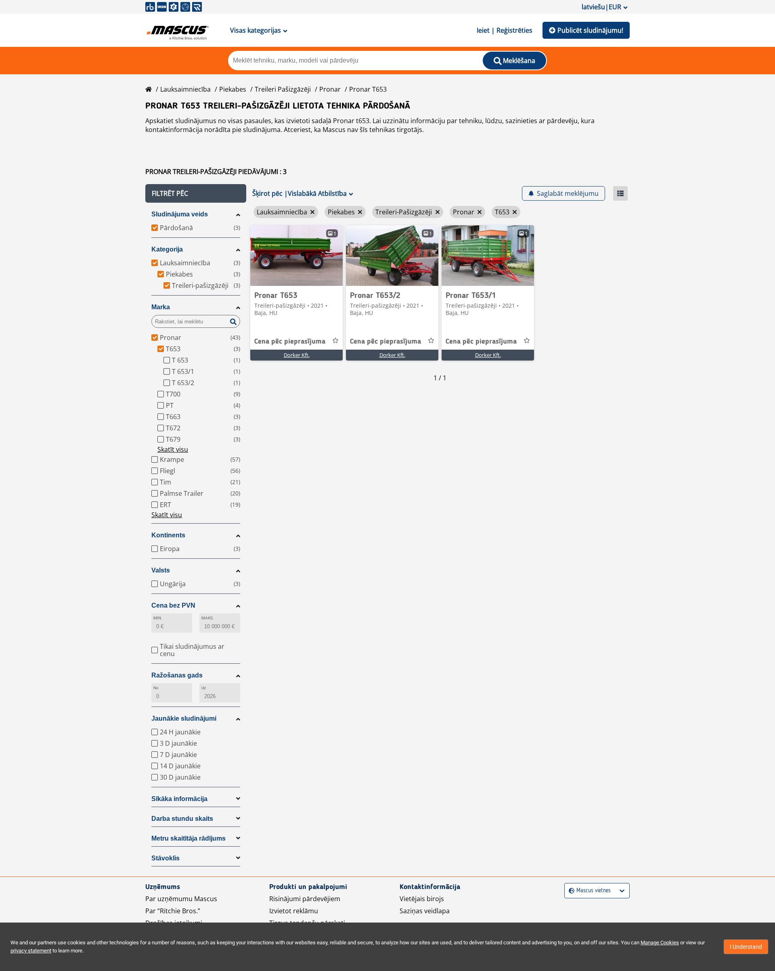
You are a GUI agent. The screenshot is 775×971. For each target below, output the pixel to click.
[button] (195, 193)
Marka (160, 307)
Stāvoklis (165, 858)
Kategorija (167, 249)
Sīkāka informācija (179, 798)
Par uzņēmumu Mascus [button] (181, 898)
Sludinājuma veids (179, 214)
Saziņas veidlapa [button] (425, 910)
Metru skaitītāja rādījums (188, 838)
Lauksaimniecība (185, 89)
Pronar (330, 89)
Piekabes (232, 89)
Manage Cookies (660, 943)
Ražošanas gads (177, 675)
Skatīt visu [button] (172, 449)
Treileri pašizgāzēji (283, 89)
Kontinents (168, 535)
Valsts (160, 570)
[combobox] (570, 890)
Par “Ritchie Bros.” (172, 910)
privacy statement (30, 951)
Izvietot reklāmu (293, 910)
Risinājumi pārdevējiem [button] (304, 898)
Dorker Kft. (297, 355)
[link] (296, 255)
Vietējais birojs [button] (422, 898)
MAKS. (207, 618)
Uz (203, 688)
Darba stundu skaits (182, 818)
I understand (746, 947)
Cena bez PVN (173, 605)
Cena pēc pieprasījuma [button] (289, 341)
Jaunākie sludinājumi (183, 718)
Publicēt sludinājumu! (590, 30)
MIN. (157, 618)
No (156, 688)
